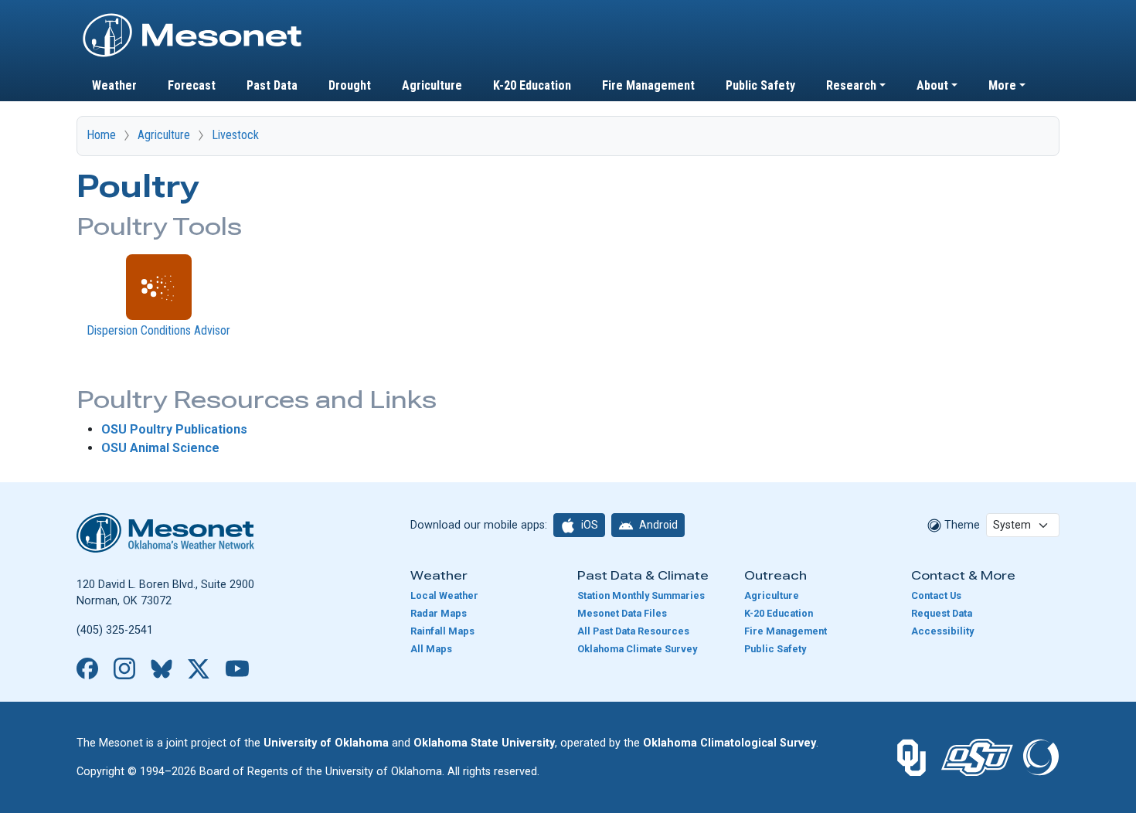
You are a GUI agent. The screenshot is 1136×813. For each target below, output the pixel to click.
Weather (114, 85)
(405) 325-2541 (115, 630)
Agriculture (432, 85)
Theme (960, 525)
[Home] (192, 18)
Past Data (272, 85)
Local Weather (444, 595)
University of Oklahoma (326, 743)
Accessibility (942, 631)
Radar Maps (438, 613)
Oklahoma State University (484, 743)
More (1002, 85)
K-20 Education (532, 85)
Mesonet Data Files (622, 613)
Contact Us (936, 595)
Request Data (941, 613)
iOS (588, 525)
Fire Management (648, 85)
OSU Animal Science (160, 448)
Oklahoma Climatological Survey (729, 743)
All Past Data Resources (633, 631)
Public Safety (760, 85)
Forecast (192, 85)
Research (851, 85)
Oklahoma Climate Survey (637, 649)
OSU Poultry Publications (174, 429)
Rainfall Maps (442, 631)
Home (101, 135)
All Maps (431, 649)
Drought (349, 85)
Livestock (235, 135)
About (932, 85)
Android (657, 525)
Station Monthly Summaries (641, 595)
